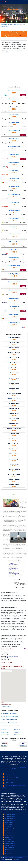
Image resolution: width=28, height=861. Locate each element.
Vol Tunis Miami (14, 306)
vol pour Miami (5, 52)
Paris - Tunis (8, 854)
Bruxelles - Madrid (9, 833)
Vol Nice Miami (14, 170)
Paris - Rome (8, 852)
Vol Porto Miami (14, 202)
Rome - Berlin (8, 824)
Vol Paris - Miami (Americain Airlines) (10, 716)
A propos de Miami (6, 706)
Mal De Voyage (8, 780)
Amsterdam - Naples (10, 814)
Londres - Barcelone (10, 843)
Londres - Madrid (9, 829)
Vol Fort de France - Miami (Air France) (10, 726)
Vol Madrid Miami (14, 139)
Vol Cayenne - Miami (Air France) (9, 723)
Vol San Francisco (5, 735)
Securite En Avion (9, 782)
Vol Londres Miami (14, 122)
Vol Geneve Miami (14, 154)
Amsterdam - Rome (10, 820)
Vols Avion (5, 2)
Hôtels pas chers (5, 26)
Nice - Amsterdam (9, 847)
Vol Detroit (16, 735)
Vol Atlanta (3, 729)
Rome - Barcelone (9, 841)
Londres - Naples (9, 837)
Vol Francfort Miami (14, 162)
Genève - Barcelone (10, 845)
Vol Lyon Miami (14, 218)
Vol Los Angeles (4, 732)
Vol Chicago (17, 729)
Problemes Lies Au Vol (10, 774)
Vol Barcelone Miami (14, 107)
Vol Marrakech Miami (14, 290)
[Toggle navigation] (25, 2)
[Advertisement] (14, 69)
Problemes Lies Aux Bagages (12, 777)
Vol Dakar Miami (14, 314)
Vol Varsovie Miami (14, 91)
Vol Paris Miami (14, 114)
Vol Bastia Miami (14, 298)
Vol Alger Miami (14, 178)
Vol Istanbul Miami (14, 210)
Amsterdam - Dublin (10, 816)
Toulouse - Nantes (9, 849)
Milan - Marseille (9, 822)
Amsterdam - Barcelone (11, 831)
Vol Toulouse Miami (14, 194)
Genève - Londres (9, 835)
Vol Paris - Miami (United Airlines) (9, 719)
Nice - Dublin (8, 839)
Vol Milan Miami (14, 226)
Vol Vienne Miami (14, 234)
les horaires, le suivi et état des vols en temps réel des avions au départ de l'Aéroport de (14, 34)
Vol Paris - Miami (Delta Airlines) (8, 713)
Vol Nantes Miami (14, 242)
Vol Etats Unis (15, 24)
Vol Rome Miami (14, 257)
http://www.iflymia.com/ (12, 656)
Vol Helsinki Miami (14, 186)
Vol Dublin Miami (14, 250)
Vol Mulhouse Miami (14, 322)
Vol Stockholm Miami (14, 99)
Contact (17, 859)
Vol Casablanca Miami (14, 265)
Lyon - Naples (8, 826)
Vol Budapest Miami (14, 274)
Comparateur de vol (6, 24)
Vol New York (17, 732)
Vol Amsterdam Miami (14, 146)
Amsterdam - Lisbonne (10, 818)
